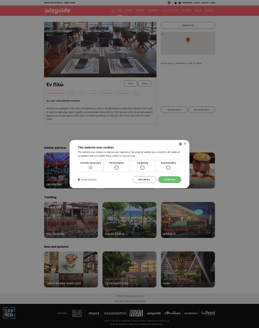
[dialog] (129, 164)
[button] (87, 179)
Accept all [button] (170, 179)
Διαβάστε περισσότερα (123, 155)
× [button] (184, 144)
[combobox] (180, 143)
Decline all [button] (144, 179)
